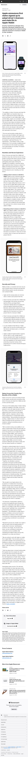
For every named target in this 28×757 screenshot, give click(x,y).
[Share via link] (10, 36)
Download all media (11, 626)
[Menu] (26, 1)
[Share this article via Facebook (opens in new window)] (3, 36)
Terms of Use (9, 753)
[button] (20, 1)
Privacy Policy (3, 753)
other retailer (18, 746)
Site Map (2, 755)
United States (3, 750)
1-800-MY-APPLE (7, 747)
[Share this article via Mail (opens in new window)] (8, 36)
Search (25, 4)
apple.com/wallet (11, 604)
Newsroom (4, 4)
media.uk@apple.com (6, 657)
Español (8, 750)
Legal (22, 753)
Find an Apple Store (11, 746)
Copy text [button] (9, 618)
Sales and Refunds (16, 753)
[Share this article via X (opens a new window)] (5, 36)
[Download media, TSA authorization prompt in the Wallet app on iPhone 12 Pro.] (25, 387)
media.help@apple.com (7, 653)
